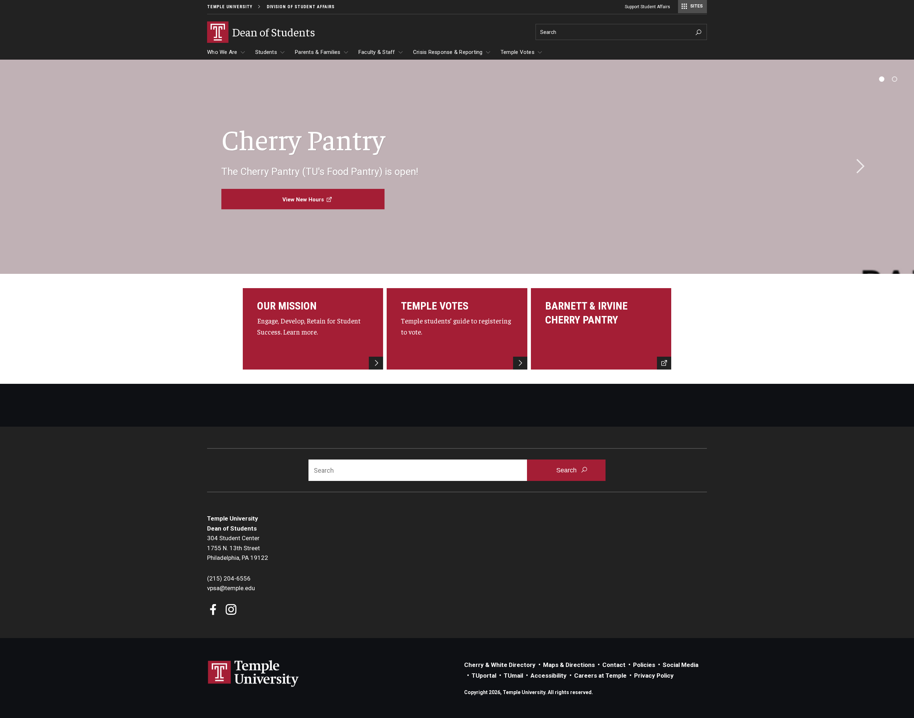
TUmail (513, 675)
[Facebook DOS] (213, 610)
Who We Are (222, 52)
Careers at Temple (600, 675)
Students (266, 52)
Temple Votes (517, 52)
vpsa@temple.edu (231, 588)
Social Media (680, 664)
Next (858, 166)
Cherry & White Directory (500, 664)
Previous (56, 166)
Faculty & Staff (376, 52)
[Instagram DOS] (231, 610)
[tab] (881, 79)
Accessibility (549, 675)
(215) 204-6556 (229, 578)
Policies (644, 664)
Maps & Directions (569, 664)
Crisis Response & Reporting (448, 52)
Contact (614, 664)
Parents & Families (318, 52)
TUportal (484, 675)
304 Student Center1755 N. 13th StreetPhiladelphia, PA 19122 (237, 547)
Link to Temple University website (253, 673)
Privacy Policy (654, 675)
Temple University (229, 6)
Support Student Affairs (647, 6)
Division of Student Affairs (301, 6)
